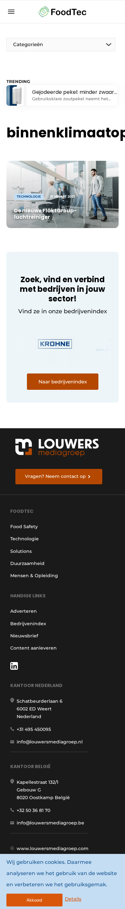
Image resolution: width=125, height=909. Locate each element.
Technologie (24, 539)
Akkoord (34, 900)
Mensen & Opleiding (34, 575)
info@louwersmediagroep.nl (50, 742)
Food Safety (24, 526)
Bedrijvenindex (28, 623)
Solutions (21, 551)
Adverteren (23, 611)
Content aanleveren (33, 648)
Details (73, 899)
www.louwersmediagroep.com (52, 848)
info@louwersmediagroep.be (50, 823)
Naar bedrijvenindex (62, 382)
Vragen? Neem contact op (55, 476)
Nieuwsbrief (24, 636)
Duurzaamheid (27, 563)
